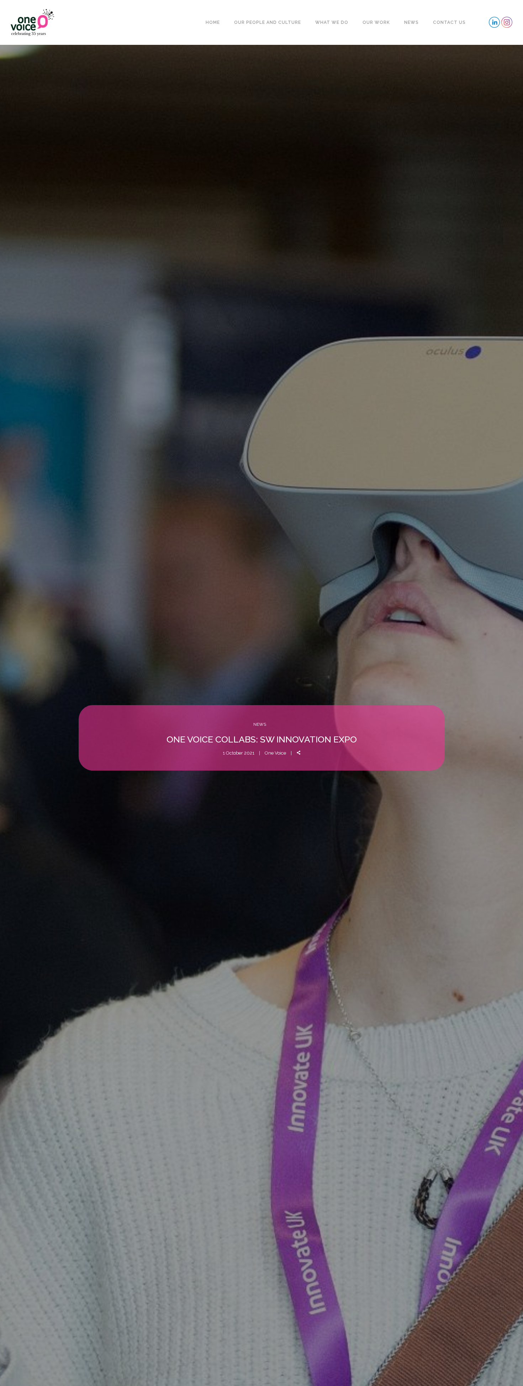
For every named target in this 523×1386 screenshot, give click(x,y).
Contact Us (449, 22)
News (411, 22)
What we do (331, 22)
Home (213, 22)
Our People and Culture (267, 22)
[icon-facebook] (494, 22)
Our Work (376, 22)
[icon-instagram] (506, 22)
